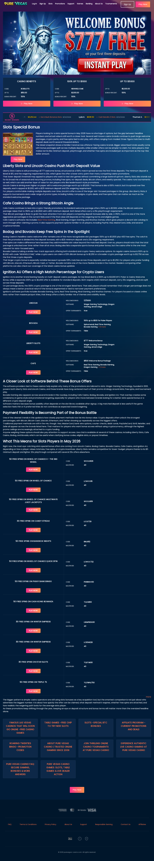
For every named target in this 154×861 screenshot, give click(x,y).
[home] (16, 6)
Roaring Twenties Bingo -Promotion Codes (20, 747)
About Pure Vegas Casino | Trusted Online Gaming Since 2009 (58, 747)
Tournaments (111, 3)
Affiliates (142, 824)
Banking (89, 3)
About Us (99, 3)
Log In (34, 3)
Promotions (60, 3)
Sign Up (43, 3)
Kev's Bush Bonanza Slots (39, 117)
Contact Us (125, 824)
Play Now (143, 4)
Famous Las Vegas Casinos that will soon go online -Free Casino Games (20, 727)
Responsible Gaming (103, 824)
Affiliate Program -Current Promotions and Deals (133, 726)
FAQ (9, 824)
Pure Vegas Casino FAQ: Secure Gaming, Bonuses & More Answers (20, 769)
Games (80, 3)
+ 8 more (102, 327)
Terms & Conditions (28, 824)
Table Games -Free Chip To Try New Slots (58, 724)
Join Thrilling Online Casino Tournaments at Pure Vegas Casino (96, 747)
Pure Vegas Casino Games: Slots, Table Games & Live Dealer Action (58, 769)
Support (71, 3)
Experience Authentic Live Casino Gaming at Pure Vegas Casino (133, 747)
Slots (50, 3)
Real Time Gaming (46, 219)
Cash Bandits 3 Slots (95, 117)
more (148, 696)
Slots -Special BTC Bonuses (96, 724)
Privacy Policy (50, 824)
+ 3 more (102, 367)
